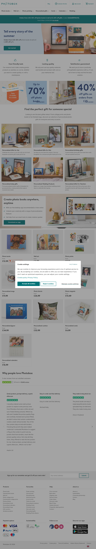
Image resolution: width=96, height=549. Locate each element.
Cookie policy (22, 277)
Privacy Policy (33, 277)
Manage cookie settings (70, 284)
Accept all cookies (28, 284)
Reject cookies (48, 284)
